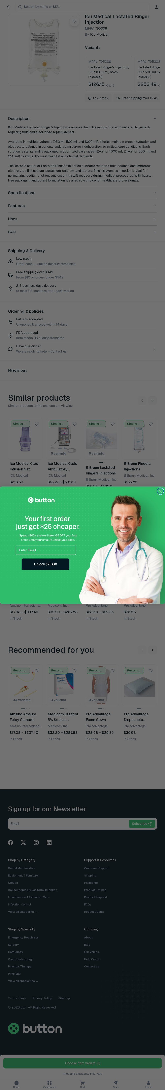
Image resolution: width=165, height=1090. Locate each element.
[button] (45, 564)
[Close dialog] (160, 491)
